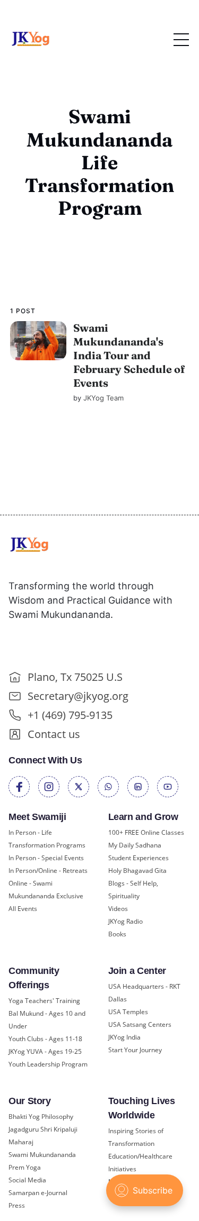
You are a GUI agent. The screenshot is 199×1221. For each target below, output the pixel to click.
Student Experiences (138, 857)
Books (117, 934)
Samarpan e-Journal (37, 1192)
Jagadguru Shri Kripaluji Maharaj (42, 1135)
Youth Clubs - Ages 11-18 (45, 1038)
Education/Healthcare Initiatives (140, 1162)
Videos (118, 908)
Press (16, 1205)
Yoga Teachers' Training (44, 1000)
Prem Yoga (24, 1167)
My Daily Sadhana (134, 845)
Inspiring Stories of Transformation (135, 1137)
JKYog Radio (125, 921)
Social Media (27, 1180)
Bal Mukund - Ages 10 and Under (46, 1020)
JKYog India (124, 1037)
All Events (22, 908)
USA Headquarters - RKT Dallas (144, 993)
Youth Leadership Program (48, 1064)
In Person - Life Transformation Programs (46, 839)
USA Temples (128, 1011)
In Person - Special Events (46, 857)
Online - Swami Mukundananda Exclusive (45, 889)
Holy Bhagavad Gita (137, 870)
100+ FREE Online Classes (146, 832)
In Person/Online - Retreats (48, 870)
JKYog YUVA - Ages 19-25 (45, 1051)
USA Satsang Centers (139, 1024)
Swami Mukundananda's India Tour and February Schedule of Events (129, 355)
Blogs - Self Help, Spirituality (133, 889)
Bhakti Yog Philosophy (40, 1116)
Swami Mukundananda (42, 1154)
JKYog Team (103, 398)
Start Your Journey (135, 1049)
